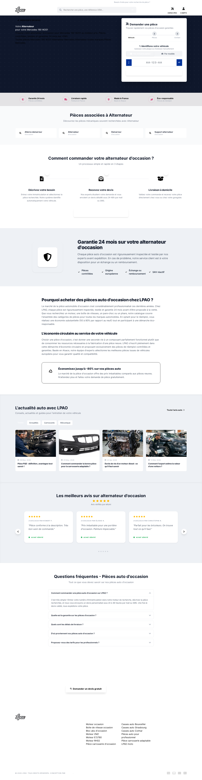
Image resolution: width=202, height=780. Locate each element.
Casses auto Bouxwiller (133, 724)
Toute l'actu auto (174, 410)
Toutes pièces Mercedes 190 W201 (33, 39)
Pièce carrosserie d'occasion (101, 744)
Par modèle (169, 54)
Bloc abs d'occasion (96, 730)
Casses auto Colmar (131, 730)
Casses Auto (48, 2)
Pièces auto (19, 2)
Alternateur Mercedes (63, 39)
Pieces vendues (34, 2)
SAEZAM (69, 773)
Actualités (33, 423)
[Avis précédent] (18, 531)
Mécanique (65, 423)
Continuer (152, 72)
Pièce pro (60, 2)
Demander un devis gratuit (87, 688)
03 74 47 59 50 (162, 2)
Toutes (20, 422)
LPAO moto (127, 744)
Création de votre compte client (171, 749)
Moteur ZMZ (92, 734)
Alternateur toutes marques (89, 39)
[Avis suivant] (184, 531)
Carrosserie (49, 423)
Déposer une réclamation (173, 717)
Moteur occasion (73, 2)
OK (133, 10)
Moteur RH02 (93, 740)
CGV (159, 737)
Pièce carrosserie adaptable (135, 740)
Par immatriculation (141, 54)
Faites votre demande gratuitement (103, 213)
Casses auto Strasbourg (133, 727)
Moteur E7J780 (94, 737)
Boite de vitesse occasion (93, 2)
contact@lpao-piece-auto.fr (31, 740)
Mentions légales (164, 733)
